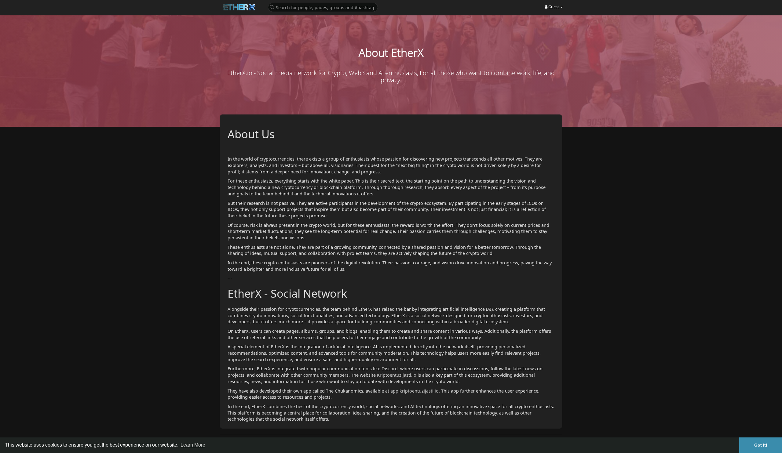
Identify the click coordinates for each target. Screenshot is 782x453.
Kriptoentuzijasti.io (396, 375)
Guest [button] (553, 6)
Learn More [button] (193, 445)
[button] (323, 7)
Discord (390, 368)
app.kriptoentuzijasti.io (414, 391)
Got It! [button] (760, 445)
